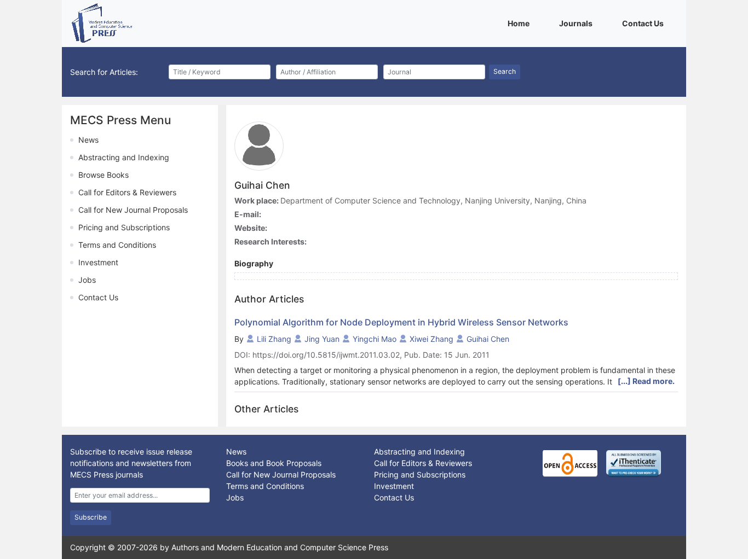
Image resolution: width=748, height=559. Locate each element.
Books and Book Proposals (273, 463)
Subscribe (90, 517)
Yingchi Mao (374, 338)
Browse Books (103, 174)
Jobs (87, 279)
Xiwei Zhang (431, 338)
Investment (98, 262)
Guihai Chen (488, 338)
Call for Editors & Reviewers (127, 192)
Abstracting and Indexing (123, 157)
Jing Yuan (322, 338)
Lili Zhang (274, 338)
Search (504, 71)
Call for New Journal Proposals (133, 209)
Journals (577, 23)
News (88, 139)
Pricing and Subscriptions (124, 227)
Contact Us (645, 23)
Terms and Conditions (117, 244)
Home (520, 23)
